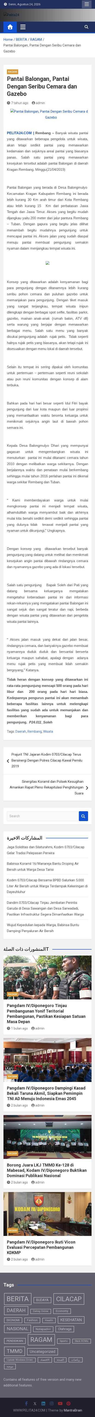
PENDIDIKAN (15, 1341)
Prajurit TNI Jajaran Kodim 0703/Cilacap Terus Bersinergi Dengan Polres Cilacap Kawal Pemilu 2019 (47, 760)
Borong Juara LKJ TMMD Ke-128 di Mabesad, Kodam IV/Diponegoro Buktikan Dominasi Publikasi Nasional (47, 1170)
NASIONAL (17, 1328)
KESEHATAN (71, 1319)
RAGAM (12, 71)
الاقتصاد (44, 1359)
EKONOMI (13, 1320)
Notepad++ (43, 1329)
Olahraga (64, 1329)
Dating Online (40, 1311)
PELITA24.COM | (20, 133)
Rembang (34, 731)
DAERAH (16, 1310)
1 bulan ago (19, 1028)
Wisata (48, 731)
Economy (62, 1311)
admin (40, 103)
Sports (64, 1341)
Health (49, 1320)
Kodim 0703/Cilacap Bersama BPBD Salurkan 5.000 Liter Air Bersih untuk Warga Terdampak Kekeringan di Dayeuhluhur (47, 886)
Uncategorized (42, 1351)
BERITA (18, 1299)
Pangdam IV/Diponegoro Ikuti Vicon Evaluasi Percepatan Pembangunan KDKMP (41, 1247)
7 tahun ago (19, 103)
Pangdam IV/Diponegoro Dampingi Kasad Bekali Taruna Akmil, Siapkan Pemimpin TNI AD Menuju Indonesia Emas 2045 (46, 1093)
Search (83, 816)
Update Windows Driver (20, 1359)
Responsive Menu (87, 4)
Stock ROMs (81, 1341)
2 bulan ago (19, 1105)
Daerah (20, 731)
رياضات (75, 1359)
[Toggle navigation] (23, 27)
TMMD (14, 1351)
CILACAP (69, 1299)
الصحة (60, 1359)
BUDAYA (42, 1300)
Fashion (32, 1320)
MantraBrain (73, 1410)
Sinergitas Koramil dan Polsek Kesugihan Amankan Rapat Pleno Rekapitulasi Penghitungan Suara (46, 787)
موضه (10, 1366)
